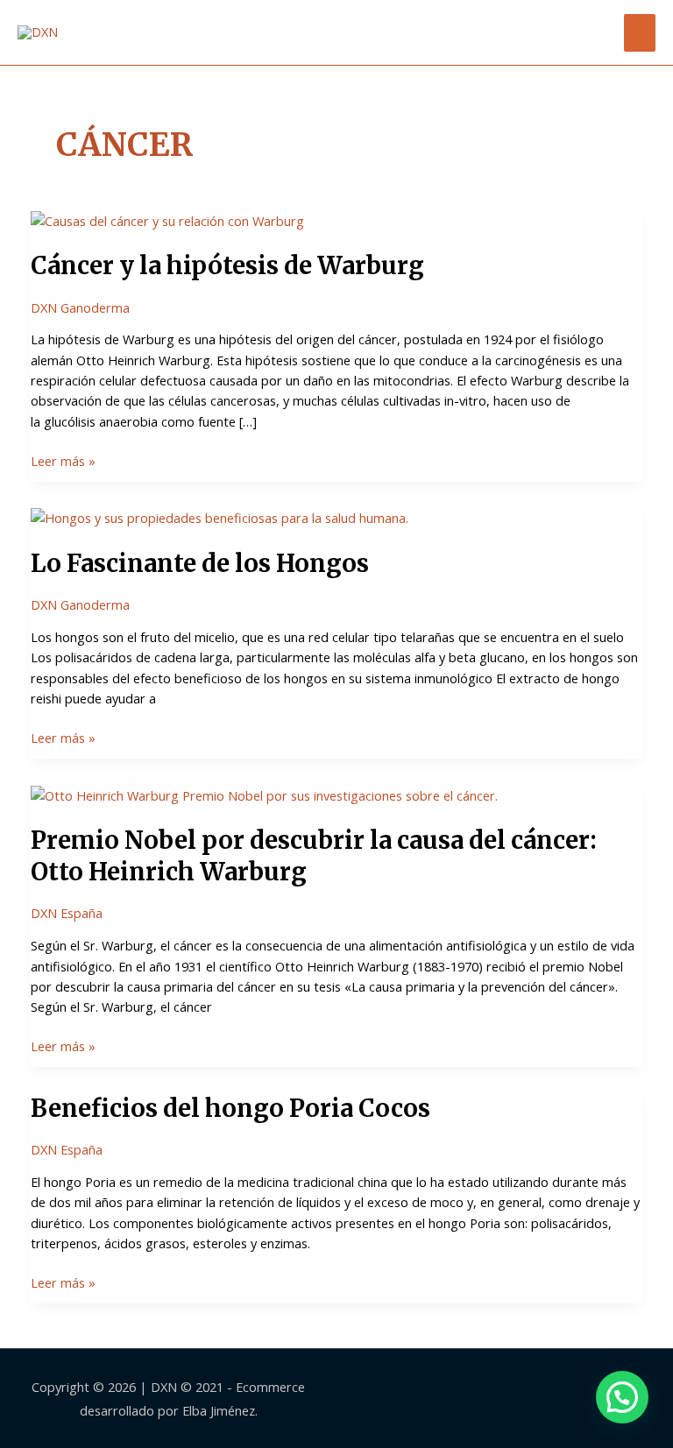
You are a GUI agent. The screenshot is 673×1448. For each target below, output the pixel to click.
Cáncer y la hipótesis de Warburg (227, 265)
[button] (622, 1397)
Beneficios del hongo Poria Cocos (230, 1108)
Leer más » (63, 460)
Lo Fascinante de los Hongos (200, 563)
